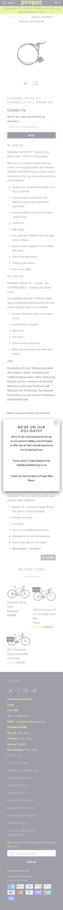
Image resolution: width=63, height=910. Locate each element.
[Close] (56, 421)
